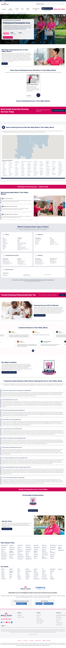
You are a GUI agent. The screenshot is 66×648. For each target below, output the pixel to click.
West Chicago (60, 165)
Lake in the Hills (30, 161)
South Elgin (47, 172)
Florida (10, 574)
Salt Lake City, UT (53, 545)
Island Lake (23, 168)
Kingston (23, 171)
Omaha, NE (36, 554)
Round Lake (41, 172)
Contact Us (5, 63)
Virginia (51, 576)
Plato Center (41, 168)
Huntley (23, 165)
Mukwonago (35, 164)
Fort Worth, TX (20, 545)
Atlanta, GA (3, 549)
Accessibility (31, 640)
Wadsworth (53, 173)
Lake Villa (23, 175)
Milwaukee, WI (28, 556)
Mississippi (28, 576)
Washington (52, 578)
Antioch (4, 164)
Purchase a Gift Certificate (40, 315)
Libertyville (29, 164)
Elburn (10, 168)
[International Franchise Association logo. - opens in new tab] (2, 626)
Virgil (53, 170)
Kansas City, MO (20, 556)
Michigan (27, 572)
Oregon (43, 572)
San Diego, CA (52, 549)
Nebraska (35, 569)
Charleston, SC (4, 556)
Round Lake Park (47, 163)
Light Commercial (10, 9)
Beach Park (4, 168)
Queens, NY (44, 549)
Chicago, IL (11, 545)
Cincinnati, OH (12, 547)
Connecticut (3, 578)
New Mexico (36, 574)
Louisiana (19, 578)
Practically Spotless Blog (36, 9)
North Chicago (36, 172)
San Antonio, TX (53, 547)
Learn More (29, 95)
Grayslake (16, 168)
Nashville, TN (36, 545)
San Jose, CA (52, 554)
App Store (40, 604)
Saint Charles (48, 166)
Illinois (14, 13)
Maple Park (29, 168)
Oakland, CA (36, 549)
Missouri (27, 578)
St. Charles (47, 173)
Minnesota (27, 574)
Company (39, 612)
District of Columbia (11, 572)
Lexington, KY (28, 545)
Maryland (27, 569)
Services (19, 612)
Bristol (4, 171)
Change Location (41, 3)
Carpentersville (5, 175)
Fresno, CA (19, 547)
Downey (10, 164)
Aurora (4, 165)
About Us (22, 9)
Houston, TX (19, 549)
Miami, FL (27, 554)
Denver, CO (11, 557)
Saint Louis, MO (45, 554)
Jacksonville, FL (20, 554)
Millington (29, 175)
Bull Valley (4, 172)
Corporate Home (59, 622)
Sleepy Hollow (48, 169)
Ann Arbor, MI (3, 547)
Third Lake (53, 161)
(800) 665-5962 (59, 9)
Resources (58, 612)
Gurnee (16, 171)
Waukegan (60, 164)
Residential (4, 9)
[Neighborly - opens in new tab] (5, 626)
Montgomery (35, 161)
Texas (51, 572)
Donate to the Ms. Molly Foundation (9, 372)
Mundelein (35, 165)
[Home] (1, 13)
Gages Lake (17, 161)
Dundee (10, 165)
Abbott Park (4, 161)
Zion (59, 175)
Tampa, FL (52, 557)
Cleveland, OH (12, 549)
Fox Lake (10, 172)
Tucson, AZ (60, 545)
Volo (53, 171)
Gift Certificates (59, 624)
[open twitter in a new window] (57, 16)
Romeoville (41, 171)
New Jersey (36, 572)
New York (35, 576)
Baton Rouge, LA (4, 554)
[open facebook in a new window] (55, 16)
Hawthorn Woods (24, 161)
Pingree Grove (42, 164)
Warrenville (53, 174)
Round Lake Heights (47, 162)
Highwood (23, 164)
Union (53, 164)
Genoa (16, 165)
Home (3, 13)
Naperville (35, 168)
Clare (10, 161)
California (3, 574)
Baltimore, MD (3, 552)
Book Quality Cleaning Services (58, 110)
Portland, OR (44, 547)
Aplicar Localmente (40, 621)
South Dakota (52, 569)
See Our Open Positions (7, 528)
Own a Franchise (40, 622)
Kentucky (19, 576)
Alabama (2, 569)
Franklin (10, 175)
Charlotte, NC (3, 558)
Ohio (43, 569)
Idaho (10, 577)
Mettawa (29, 172)
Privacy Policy (25, 640)
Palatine (41, 161)
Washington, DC (61, 550)
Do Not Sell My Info (38, 640)
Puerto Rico (44, 576)
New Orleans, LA (37, 547)
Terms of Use (19, 640)
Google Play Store (48, 604)
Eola (9, 171)
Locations (8, 13)
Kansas (18, 574)
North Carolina (36, 578)
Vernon (53, 165)
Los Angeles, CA (29, 549)
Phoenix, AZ (44, 545)
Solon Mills (47, 170)
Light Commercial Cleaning (32, 84)
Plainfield (41, 165)
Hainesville (16, 172)
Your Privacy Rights (47, 640)
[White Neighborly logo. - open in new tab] (3, 0)
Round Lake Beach (41, 174)
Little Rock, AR (28, 547)
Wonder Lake (60, 171)
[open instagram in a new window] (62, 16)
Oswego (35, 175)
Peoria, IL (35, 557)
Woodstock (60, 172)
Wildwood (60, 168)
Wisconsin (60, 569)
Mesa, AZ (27, 552)
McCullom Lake (30, 171)
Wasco (59, 161)
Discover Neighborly (21, 604)
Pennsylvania (44, 574)
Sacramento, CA (45, 552)
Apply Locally (39, 619)
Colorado (3, 576)
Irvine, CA (19, 552)
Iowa (18, 572)
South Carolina (44, 578)
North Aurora (35, 171)
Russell (47, 165)
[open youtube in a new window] (59, 16)
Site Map (57, 620)
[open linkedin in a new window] (64, 16)
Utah (51, 574)
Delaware (11, 569)
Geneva (16, 164)
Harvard (16, 175)
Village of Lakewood (53, 169)
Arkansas (2, 572)
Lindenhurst (29, 165)
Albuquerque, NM (4, 545)
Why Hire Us (17, 9)
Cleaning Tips (27, 9)
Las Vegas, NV (20, 558)
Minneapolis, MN (29, 558)
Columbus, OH (12, 554)
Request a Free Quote (48, 8)
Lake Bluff (23, 172)
